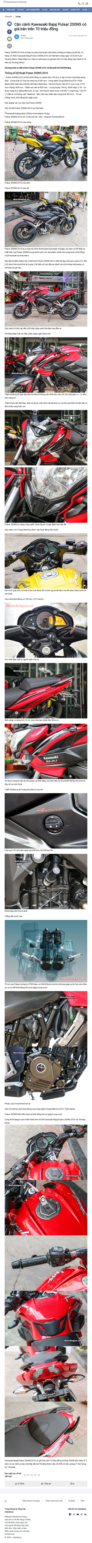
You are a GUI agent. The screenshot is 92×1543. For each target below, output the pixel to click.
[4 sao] (35, 1475)
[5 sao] (38, 1475)
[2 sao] (28, 1475)
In (73, 1484)
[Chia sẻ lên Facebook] (9, 31)
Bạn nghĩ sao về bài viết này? (13, 1474)
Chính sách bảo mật (53, 1501)
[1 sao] (24, 1475)
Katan (23, 35)
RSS (82, 1501)
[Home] (9, 23)
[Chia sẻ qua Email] (9, 38)
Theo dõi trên (73, 36)
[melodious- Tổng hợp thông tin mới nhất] (16, 3)
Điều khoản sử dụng (31, 1501)
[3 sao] (31, 1475)
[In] (9, 46)
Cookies (71, 1501)
